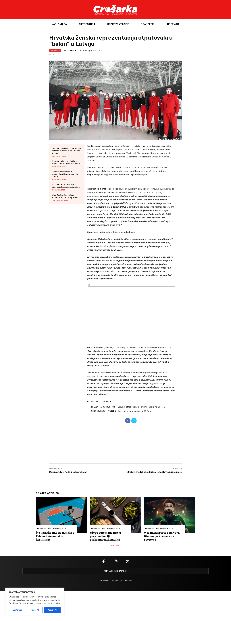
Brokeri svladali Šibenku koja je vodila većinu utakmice (154, 471)
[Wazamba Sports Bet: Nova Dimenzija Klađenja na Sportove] (169, 515)
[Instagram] (115, 561)
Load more (114, 546)
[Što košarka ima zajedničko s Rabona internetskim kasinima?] (61, 515)
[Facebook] (127, 420)
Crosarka (55, 50)
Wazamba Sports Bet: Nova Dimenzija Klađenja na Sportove (66, 185)
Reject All (35, 610)
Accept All (52, 610)
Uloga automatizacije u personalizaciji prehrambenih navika (65, 174)
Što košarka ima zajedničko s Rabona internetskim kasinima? (66, 162)
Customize (17, 610)
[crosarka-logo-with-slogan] (115, 9)
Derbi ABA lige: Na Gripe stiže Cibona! (68, 471)
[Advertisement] (115, 440)
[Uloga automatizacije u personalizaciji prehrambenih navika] (115, 515)
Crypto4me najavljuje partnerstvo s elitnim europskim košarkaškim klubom (66, 150)
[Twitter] (134, 420)
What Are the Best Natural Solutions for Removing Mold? (65, 196)
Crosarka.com (43, 528)
